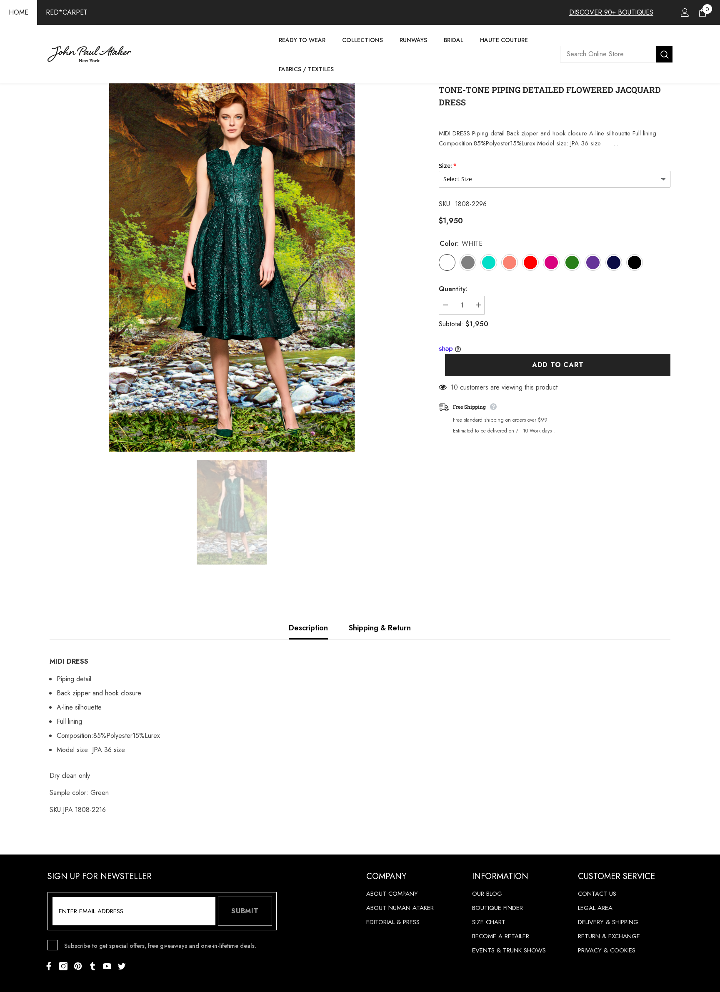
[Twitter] (121, 966)
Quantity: (453, 289)
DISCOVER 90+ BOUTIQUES (611, 12)
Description (308, 627)
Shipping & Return (380, 627)
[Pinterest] (78, 966)
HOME (18, 12)
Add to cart (558, 365)
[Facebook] (48, 966)
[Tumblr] (92, 966)
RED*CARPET (67, 12)
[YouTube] (107, 966)
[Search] (616, 54)
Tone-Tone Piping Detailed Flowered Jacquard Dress (550, 95)
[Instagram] (63, 966)
